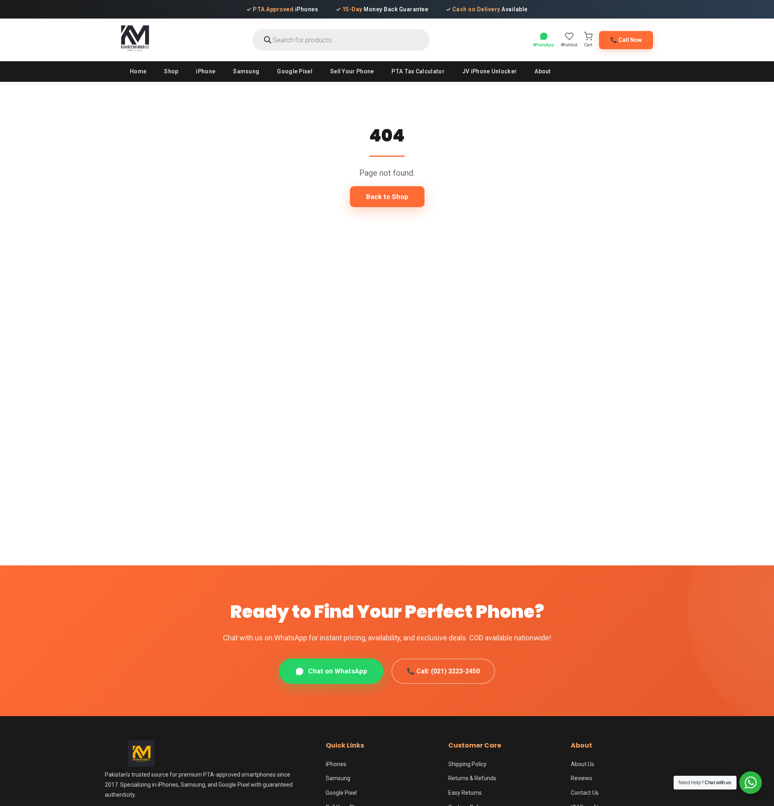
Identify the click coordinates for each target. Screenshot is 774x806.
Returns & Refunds (472, 778)
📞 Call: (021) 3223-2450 (443, 671)
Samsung (246, 71)
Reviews (581, 778)
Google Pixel (294, 71)
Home (138, 71)
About (543, 71)
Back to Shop (387, 197)
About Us (582, 764)
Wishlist (569, 45)
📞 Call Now (626, 40)
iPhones (336, 764)
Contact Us (585, 792)
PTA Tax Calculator (417, 71)
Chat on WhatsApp (337, 671)
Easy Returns (465, 792)
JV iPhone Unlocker (489, 71)
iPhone (205, 71)
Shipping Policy (467, 764)
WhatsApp (543, 45)
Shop (171, 71)
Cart (588, 45)
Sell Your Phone (352, 71)
